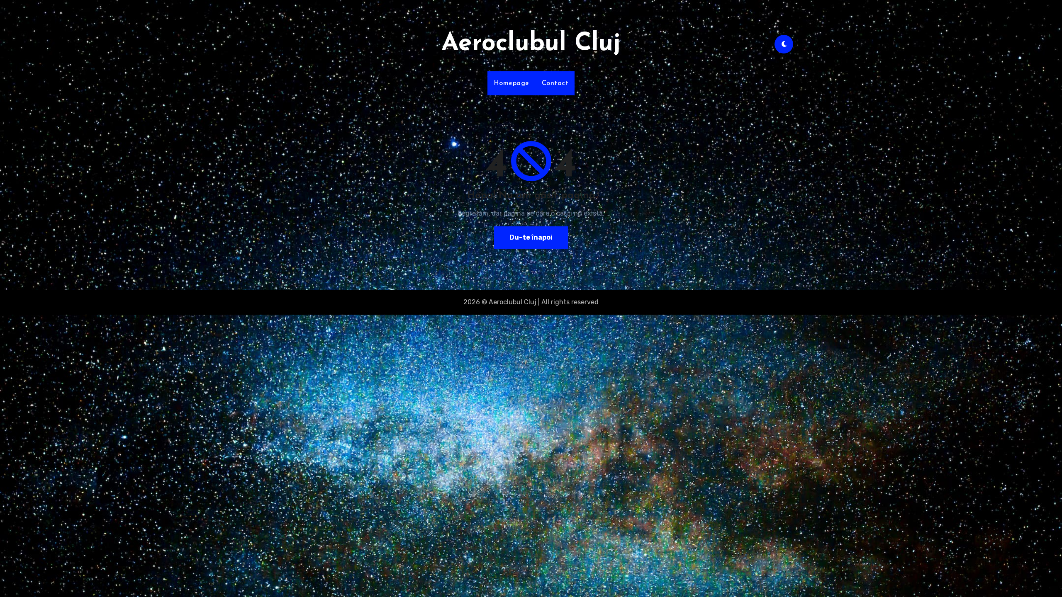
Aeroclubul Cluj (531, 44)
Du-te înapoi (531, 237)
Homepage (511, 83)
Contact (555, 83)
